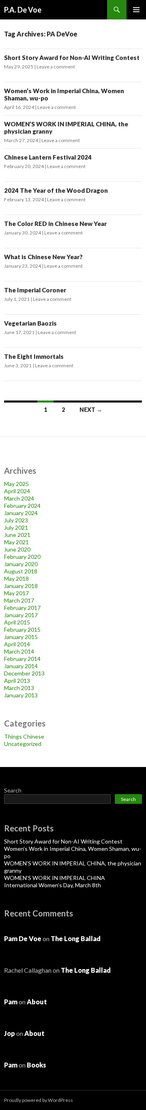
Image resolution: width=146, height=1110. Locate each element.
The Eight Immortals (34, 356)
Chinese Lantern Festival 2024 (48, 157)
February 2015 (22, 629)
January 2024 (21, 512)
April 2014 (17, 644)
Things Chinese (24, 736)
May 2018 (16, 578)
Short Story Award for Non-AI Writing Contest (72, 57)
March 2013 (19, 687)
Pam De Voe (22, 938)
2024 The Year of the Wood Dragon (56, 190)
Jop (9, 1033)
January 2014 (21, 666)
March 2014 (19, 651)
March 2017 (19, 600)
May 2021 (16, 542)
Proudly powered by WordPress (38, 1100)
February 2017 (22, 607)
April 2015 (17, 622)
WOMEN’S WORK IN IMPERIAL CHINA (54, 877)
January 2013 (21, 695)
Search (12, 790)
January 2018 (21, 585)
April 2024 (17, 491)
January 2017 (21, 614)
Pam (10, 1002)
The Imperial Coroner (35, 290)
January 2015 (21, 636)
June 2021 (17, 534)
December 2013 (24, 673)
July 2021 (16, 527)
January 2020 (21, 563)
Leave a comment (55, 67)
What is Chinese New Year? (43, 256)
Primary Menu (136, 9)
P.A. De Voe (22, 9)
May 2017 (16, 593)
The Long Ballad (76, 938)
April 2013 (17, 680)
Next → (90, 409)
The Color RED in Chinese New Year (55, 223)
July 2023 (16, 520)
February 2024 (22, 505)
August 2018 (20, 571)
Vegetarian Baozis (30, 323)
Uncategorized (22, 743)
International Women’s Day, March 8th (52, 885)
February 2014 (22, 658)
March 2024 (19, 498)
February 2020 (22, 556)
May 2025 (16, 483)
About (37, 1002)
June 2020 (17, 549)
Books (36, 1065)
